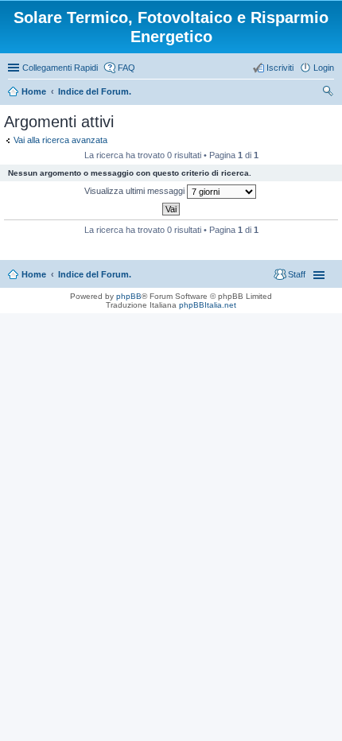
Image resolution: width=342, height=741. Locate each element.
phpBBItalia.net (207, 305)
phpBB (129, 296)
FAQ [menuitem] (126, 67)
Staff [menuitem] (296, 274)
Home (33, 274)
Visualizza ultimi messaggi (135, 191)
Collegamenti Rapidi (60, 67)
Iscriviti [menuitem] (279, 67)
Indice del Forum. (94, 274)
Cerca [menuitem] (327, 93)
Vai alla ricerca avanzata (60, 140)
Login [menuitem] (323, 67)
